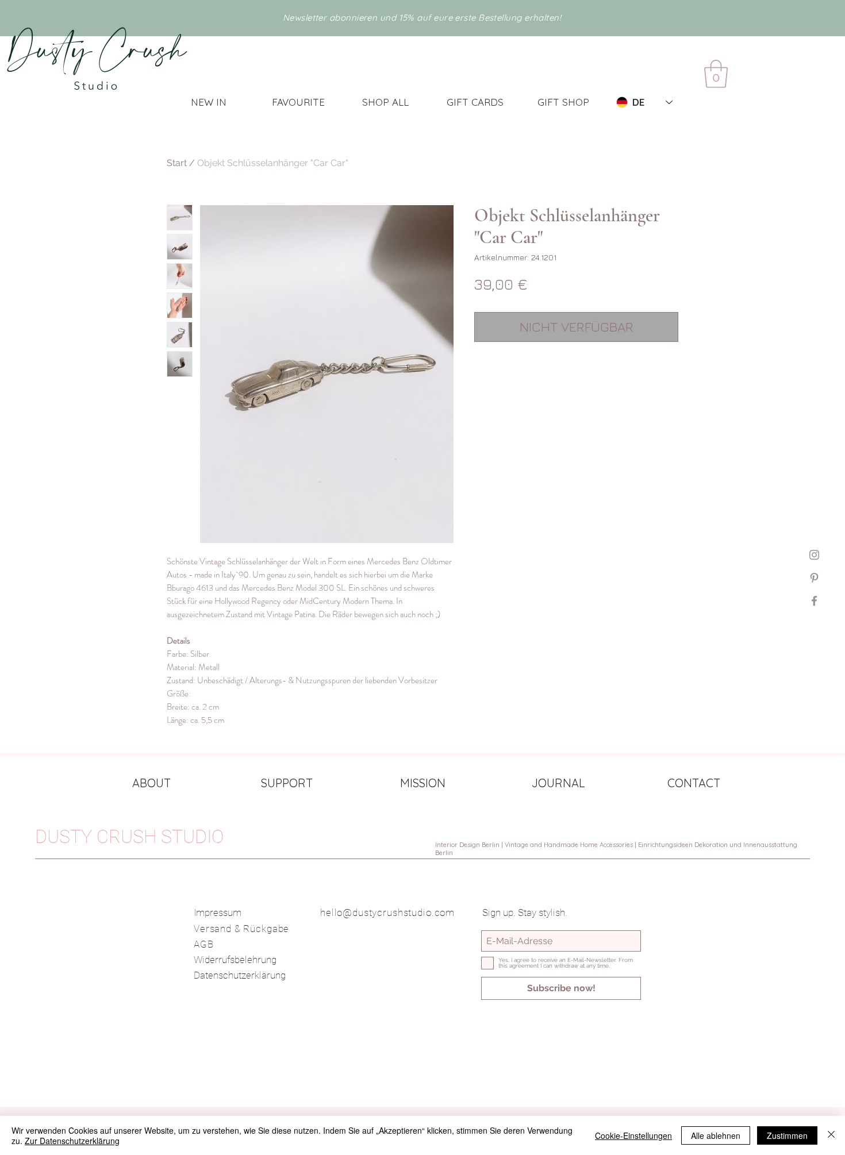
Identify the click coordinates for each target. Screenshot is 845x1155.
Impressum (217, 912)
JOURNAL (558, 783)
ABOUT (151, 783)
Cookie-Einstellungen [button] (633, 1135)
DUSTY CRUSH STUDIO (129, 837)
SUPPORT (287, 783)
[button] (716, 74)
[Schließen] (831, 1135)
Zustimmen (787, 1135)
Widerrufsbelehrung (235, 959)
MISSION (422, 783)
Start (177, 162)
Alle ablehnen (715, 1135)
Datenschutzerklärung (240, 975)
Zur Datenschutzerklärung (72, 1140)
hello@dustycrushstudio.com (387, 912)
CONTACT (693, 783)
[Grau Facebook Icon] (814, 600)
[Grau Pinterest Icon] (814, 577)
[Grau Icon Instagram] (814, 554)
